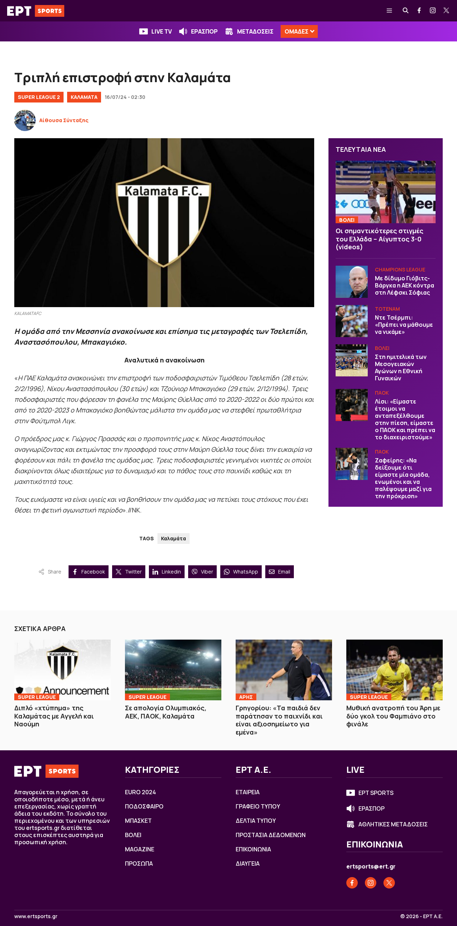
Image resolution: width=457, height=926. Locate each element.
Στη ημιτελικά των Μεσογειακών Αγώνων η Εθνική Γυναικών (401, 367)
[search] (406, 10)
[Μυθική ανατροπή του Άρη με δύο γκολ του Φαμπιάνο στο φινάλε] (394, 670)
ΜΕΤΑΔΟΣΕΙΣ (255, 31)
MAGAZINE (139, 849)
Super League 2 (39, 97)
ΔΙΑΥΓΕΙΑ (248, 863)
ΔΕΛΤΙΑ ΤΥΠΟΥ (256, 821)
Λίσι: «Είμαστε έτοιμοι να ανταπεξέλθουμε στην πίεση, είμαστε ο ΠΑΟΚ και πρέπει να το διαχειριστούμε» (405, 419)
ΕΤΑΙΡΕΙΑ (248, 792)
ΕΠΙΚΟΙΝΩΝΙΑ (253, 849)
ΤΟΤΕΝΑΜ (387, 308)
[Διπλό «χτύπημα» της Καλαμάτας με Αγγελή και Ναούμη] (62, 670)
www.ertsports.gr (35, 916)
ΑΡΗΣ (246, 697)
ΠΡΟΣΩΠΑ (139, 863)
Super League (37, 697)
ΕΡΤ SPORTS (375, 793)
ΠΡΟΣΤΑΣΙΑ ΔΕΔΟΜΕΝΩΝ (271, 835)
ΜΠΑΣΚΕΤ (138, 821)
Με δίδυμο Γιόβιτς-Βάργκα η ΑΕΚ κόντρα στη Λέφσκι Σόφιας (404, 285)
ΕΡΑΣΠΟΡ (204, 31)
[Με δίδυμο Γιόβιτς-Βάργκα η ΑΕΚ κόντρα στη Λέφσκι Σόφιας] (352, 282)
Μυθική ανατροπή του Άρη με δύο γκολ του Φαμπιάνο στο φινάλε (393, 716)
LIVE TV (161, 31)
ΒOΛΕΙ (347, 219)
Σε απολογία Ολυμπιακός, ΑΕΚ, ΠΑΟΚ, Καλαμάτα (165, 712)
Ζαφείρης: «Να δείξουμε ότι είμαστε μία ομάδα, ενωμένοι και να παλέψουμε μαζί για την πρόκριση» (403, 478)
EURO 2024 (140, 792)
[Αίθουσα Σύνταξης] (25, 120)
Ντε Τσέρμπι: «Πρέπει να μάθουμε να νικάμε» (404, 325)
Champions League (400, 269)
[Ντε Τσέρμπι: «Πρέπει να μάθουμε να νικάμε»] (352, 321)
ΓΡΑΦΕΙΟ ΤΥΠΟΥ (258, 806)
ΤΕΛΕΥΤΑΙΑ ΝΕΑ (361, 149)
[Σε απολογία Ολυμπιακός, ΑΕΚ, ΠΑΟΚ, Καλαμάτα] (173, 670)
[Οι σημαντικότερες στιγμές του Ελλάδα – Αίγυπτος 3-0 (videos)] (386, 192)
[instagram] (433, 10)
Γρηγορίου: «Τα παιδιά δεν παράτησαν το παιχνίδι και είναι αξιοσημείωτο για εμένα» (279, 720)
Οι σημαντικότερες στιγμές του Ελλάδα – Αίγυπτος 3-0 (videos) (379, 238)
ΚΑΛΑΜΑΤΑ (84, 97)
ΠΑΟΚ (382, 392)
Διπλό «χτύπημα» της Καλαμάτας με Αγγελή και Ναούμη (54, 716)
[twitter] (446, 10)
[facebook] (419, 10)
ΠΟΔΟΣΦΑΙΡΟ (144, 806)
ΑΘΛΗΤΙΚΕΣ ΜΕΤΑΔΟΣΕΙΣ (393, 824)
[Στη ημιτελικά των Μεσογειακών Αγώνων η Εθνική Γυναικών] (352, 360)
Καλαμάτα (173, 538)
